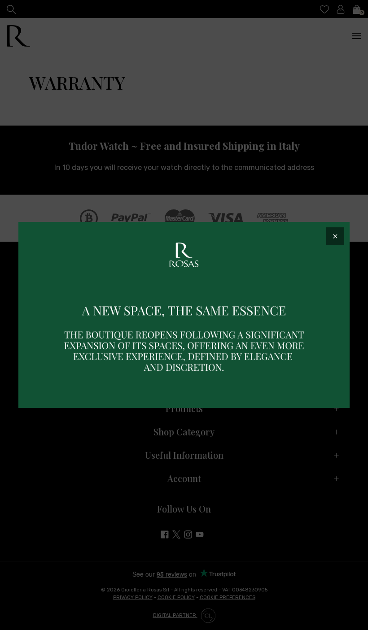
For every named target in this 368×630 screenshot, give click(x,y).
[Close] (335, 236)
